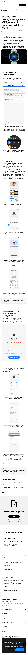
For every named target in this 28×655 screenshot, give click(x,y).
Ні (14, 520)
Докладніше (20, 646)
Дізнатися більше (8, 549)
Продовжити (22, 5)
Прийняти (19, 649)
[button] (14, 609)
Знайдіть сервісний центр (10, 590)
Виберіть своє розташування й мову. (9, 1)
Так (14, 516)
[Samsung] (4, 10)
